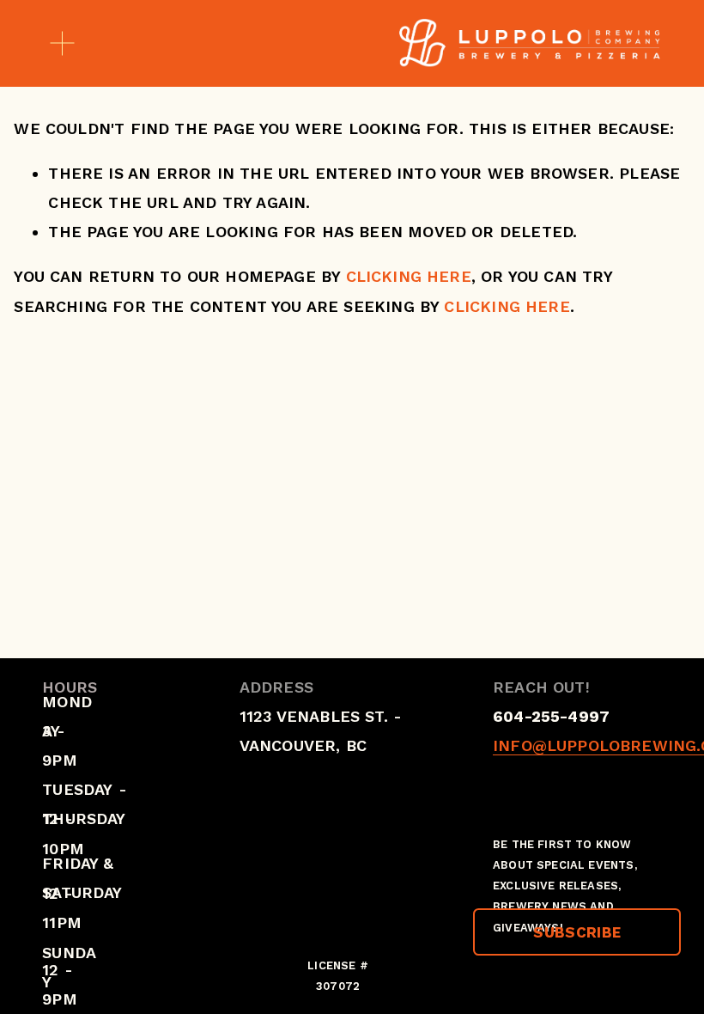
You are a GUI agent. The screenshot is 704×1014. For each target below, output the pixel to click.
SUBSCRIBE (577, 932)
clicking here (408, 276)
